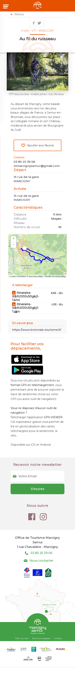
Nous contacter (41, 560)
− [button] (13, 244)
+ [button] (13, 238)
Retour (19, 14)
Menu (6, 6)
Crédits (58, 638)
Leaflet (13, 276)
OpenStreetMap (36, 276)
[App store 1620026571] (27, 363)
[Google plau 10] (28, 374)
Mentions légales (41, 638)
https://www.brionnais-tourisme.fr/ (36, 329)
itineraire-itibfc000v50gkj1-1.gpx (37, 307)
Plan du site (21, 638)
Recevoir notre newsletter (37, 465)
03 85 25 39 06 (24, 161)
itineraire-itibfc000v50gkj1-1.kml (37, 296)
